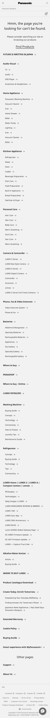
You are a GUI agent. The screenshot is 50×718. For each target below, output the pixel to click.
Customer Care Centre (19, 701)
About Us (6, 698)
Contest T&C (30, 705)
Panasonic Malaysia (9, 8)
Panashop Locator (36, 701)
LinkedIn (40, 693)
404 (3, 687)
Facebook (8, 693)
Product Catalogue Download (12, 705)
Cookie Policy (43, 705)
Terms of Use (26, 698)
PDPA (6, 701)
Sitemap (15, 698)
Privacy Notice (39, 698)
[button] (42, 711)
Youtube (30, 693)
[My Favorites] (46, 14)
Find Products (25, 46)
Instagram (19, 693)
